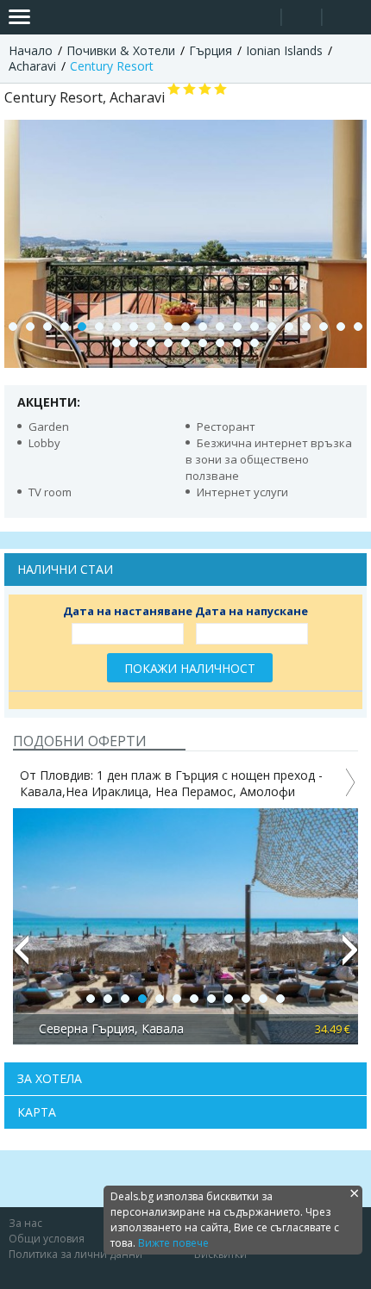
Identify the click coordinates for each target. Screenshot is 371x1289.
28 (220, 343)
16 (271, 326)
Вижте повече (173, 1243)
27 (202, 343)
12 (202, 326)
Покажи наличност (189, 668)
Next (350, 957)
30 (254, 343)
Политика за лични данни (75, 1254)
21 (358, 326)
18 (306, 326)
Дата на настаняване (127, 611)
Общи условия (47, 1238)
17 (289, 326)
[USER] (302, 19)
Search (261, 18)
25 (168, 343)
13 (220, 326)
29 (237, 343)
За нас (25, 1223)
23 (133, 343)
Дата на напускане (251, 611)
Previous (20, 957)
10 (168, 326)
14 (237, 326)
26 (185, 343)
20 (340, 326)
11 (185, 326)
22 (116, 343)
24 (151, 343)
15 (254, 326)
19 (323, 326)
